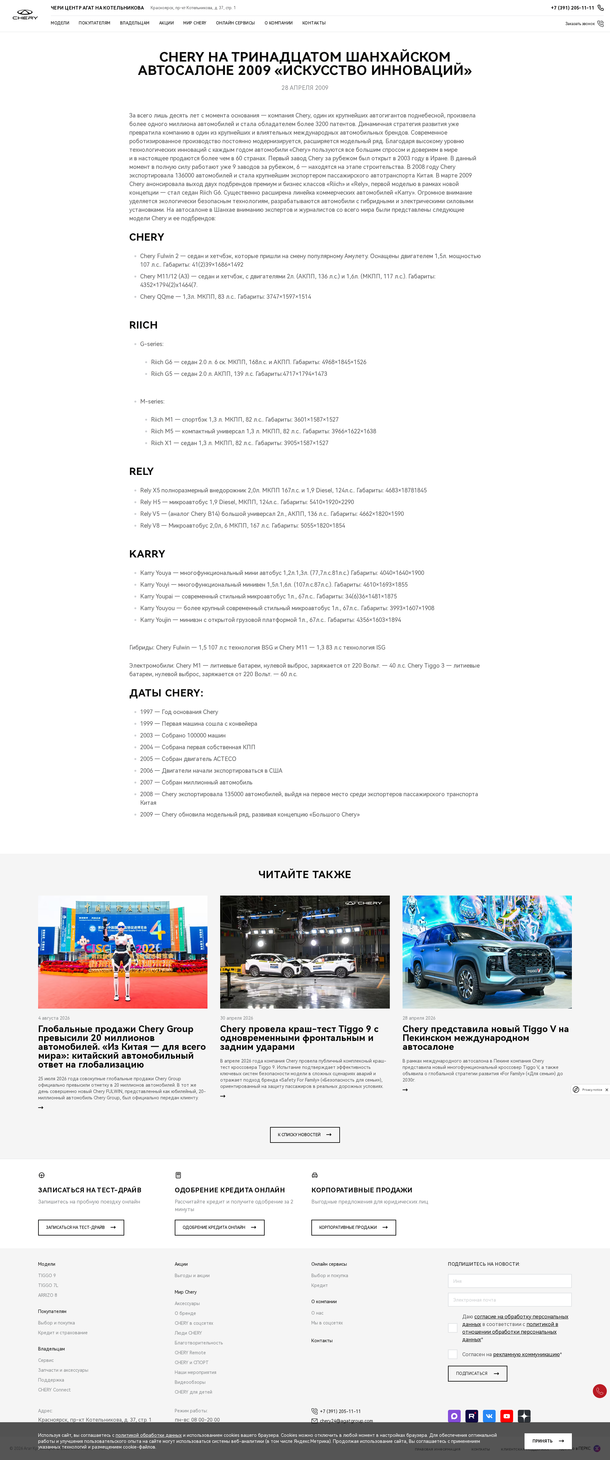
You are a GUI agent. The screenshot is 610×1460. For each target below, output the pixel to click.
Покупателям (95, 23)
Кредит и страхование (63, 1332)
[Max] (454, 1416)
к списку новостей (299, 1135)
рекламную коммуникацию (526, 1354)
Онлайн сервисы (235, 23)
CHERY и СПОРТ (192, 1362)
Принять (542, 1441)
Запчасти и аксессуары (63, 1370)
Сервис (46, 1360)
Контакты (314, 23)
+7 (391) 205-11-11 (340, 1411)
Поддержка (51, 1380)
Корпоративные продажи (348, 1227)
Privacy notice (592, 1089)
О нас (317, 1313)
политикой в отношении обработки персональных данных (510, 1332)
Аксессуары (187, 1303)
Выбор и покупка (56, 1322)
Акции (166, 23)
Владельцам (135, 23)
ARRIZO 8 (47, 1295)
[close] (607, 1089)
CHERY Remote (190, 1352)
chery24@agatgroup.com (346, 1420)
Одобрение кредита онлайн (214, 1227)
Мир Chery (195, 23)
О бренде (185, 1313)
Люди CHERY (188, 1333)
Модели (60, 23)
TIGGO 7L (48, 1285)
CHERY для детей (193, 1392)
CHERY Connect (54, 1389)
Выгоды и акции (192, 1275)
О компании (279, 23)
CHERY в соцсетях (194, 1323)
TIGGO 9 (47, 1275)
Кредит (319, 1285)
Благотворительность (199, 1342)
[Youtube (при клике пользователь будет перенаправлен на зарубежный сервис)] (506, 1416)
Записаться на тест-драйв (75, 1227)
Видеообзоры (190, 1382)
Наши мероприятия (195, 1372)
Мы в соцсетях (327, 1322)
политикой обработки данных (149, 1435)
